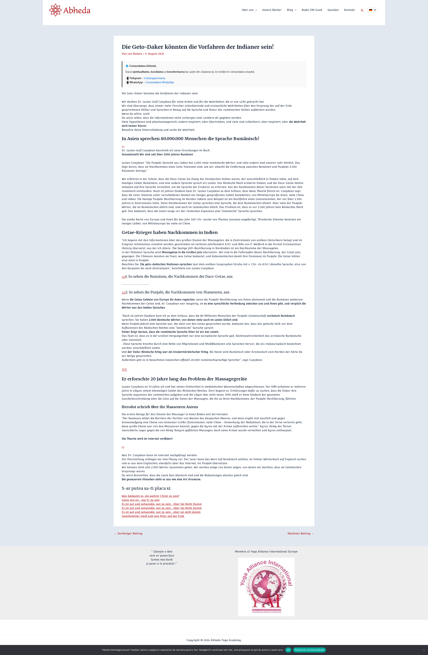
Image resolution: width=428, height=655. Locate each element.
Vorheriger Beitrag (128, 533)
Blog (290, 10)
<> (123, 146)
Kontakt (349, 10)
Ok (288, 649)
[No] (423, 650)
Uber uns (248, 10)
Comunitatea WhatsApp (160, 82)
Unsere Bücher (272, 10)
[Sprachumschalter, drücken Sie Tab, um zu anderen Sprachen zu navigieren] (372, 10)
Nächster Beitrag (301, 533)
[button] (255, 10)
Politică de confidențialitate (309, 649)
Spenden (333, 10)
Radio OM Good (312, 10)
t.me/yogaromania (154, 78)
